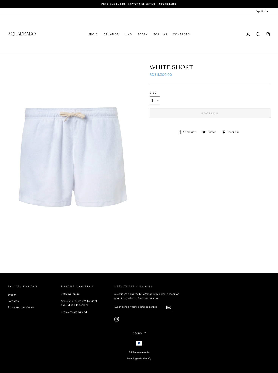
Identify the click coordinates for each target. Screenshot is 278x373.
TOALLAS (160, 34)
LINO (128, 34)
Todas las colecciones (21, 307)
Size (153, 92)
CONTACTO (181, 34)
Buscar (12, 294)
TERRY (143, 34)
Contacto (13, 301)
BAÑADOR (111, 34)
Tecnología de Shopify (139, 358)
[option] (139, 4)
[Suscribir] (168, 307)
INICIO (93, 34)
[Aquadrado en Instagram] (116, 319)
